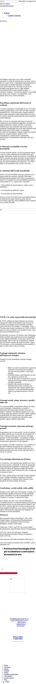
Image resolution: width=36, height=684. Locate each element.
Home (6, 665)
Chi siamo (7, 667)
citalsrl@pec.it (20, 624)
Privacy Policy (18, 637)
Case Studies (8, 676)
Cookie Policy (18, 638)
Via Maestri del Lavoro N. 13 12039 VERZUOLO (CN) (19, 619)
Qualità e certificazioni (11, 674)
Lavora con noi (9, 678)
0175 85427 (21, 626)
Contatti (6, 681)
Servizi (6, 669)
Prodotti (6, 671)
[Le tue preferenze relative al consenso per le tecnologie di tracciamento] (3, 682)
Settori (6, 672)
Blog (5, 680)
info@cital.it (21, 622)
